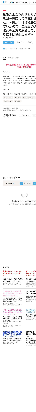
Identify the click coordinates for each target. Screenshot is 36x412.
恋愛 (8, 342)
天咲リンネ (19, 340)
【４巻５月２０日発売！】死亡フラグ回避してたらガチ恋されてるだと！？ (12, 293)
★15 (27, 343)
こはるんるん (16, 281)
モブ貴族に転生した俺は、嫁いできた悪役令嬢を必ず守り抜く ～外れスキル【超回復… (13, 279)
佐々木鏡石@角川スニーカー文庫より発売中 (12, 322)
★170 (27, 318)
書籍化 (11, 303)
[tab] (5, 58)
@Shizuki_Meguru (8, 37)
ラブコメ (17, 303)
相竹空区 (33, 298)
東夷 (15, 301)
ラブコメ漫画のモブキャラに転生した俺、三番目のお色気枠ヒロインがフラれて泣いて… (12, 318)
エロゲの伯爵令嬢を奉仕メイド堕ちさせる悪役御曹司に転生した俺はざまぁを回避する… (12, 299)
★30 (4, 342)
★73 (27, 299)
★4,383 (5, 325)
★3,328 (28, 283)
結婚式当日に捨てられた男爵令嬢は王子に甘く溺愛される (12, 339)
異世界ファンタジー (14, 283)
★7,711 (5, 303)
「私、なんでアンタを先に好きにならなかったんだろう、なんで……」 (12, 312)
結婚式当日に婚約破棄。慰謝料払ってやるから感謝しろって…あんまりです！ (12, 334)
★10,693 (5, 283)
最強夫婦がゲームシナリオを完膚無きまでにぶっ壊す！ (12, 273)
